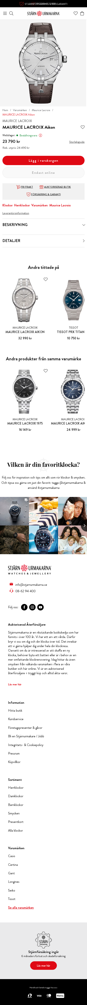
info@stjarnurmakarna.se (31, 584)
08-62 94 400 (25, 591)
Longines (13, 882)
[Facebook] (24, 607)
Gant (11, 873)
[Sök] (11, 13)
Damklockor (15, 796)
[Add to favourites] (83, 127)
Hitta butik (15, 710)
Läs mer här (14, 684)
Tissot (11, 899)
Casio (11, 856)
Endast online (43, 172)
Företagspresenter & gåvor (25, 728)
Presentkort (15, 822)
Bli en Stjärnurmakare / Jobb (26, 736)
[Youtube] (40, 607)
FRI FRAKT (27, 187)
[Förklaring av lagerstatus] (40, 135)
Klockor (7, 205)
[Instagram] (32, 607)
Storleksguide (77, 142)
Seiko (11, 890)
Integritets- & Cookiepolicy (25, 745)
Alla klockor (15, 830)
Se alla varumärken (21, 907)
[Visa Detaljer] (84, 240)
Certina (13, 865)
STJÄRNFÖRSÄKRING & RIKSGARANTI (46, 4)
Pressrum (14, 753)
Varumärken (20, 110)
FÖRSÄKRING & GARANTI (46, 194)
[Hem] (43, 13)
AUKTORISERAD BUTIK (57, 187)
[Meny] (5, 13)
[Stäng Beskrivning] (84, 225)
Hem (5, 110)
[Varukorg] (82, 13)
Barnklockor (15, 805)
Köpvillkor (14, 762)
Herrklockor (22, 205)
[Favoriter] (76, 13)
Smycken (14, 813)
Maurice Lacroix (41, 110)
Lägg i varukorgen (43, 160)
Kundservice (15, 719)
